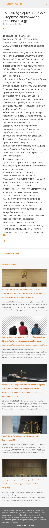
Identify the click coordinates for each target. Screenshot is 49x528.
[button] (4, 28)
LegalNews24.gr (14, 4)
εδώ (23, 156)
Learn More (21, 525)
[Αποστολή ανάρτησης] (4, 236)
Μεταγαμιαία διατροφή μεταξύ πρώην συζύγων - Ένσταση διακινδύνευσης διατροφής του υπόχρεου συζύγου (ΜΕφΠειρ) (23, 484)
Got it (31, 525)
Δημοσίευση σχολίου (11, 253)
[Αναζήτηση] (45, 4)
